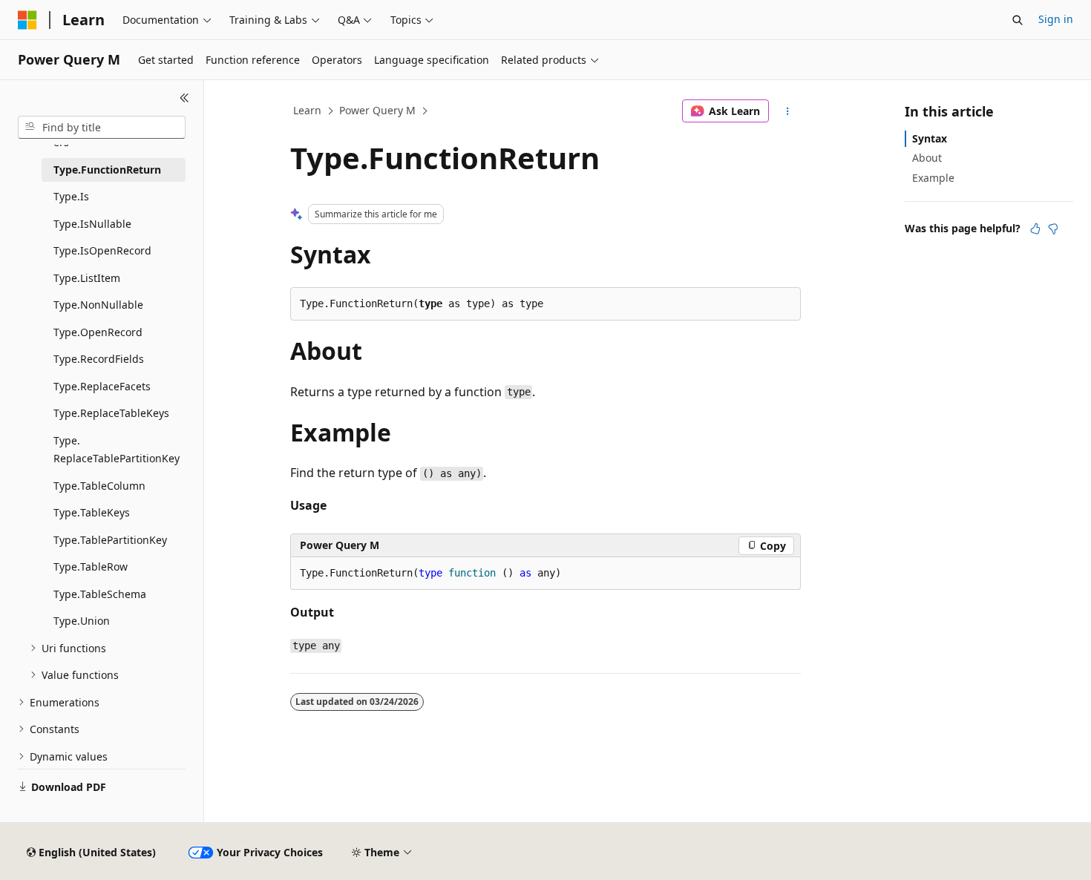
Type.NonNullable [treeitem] (98, 305)
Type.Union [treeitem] (81, 621)
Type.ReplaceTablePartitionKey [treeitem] (116, 449)
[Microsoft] (27, 20)
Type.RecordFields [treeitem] (98, 359)
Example (933, 178)
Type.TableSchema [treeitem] (99, 594)
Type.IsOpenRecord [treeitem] (102, 250)
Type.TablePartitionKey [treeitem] (110, 540)
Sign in (1055, 19)
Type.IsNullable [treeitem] (92, 224)
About (927, 158)
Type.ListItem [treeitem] (86, 278)
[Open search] (1017, 20)
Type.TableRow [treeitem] (90, 566)
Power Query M (377, 110)
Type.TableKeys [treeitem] (91, 512)
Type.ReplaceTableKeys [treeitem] (111, 413)
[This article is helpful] (1035, 228)
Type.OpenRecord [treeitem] (97, 332)
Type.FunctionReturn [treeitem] (107, 169)
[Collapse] (184, 98)
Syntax (929, 138)
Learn (307, 110)
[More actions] (788, 111)
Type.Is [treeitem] (71, 196)
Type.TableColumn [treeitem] (99, 486)
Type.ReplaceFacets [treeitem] (102, 386)
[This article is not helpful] (1053, 228)
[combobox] (102, 127)
